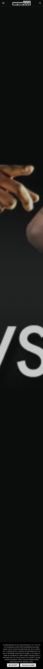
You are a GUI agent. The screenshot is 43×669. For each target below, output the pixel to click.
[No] (40, 656)
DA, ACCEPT (13, 665)
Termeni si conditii (28, 665)
